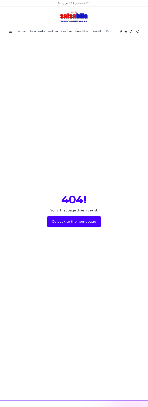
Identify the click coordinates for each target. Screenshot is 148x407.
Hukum (53, 31)
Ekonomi (66, 31)
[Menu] (10, 31)
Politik (97, 31)
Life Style (110, 31)
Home (22, 31)
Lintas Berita (37, 31)
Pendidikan (82, 31)
